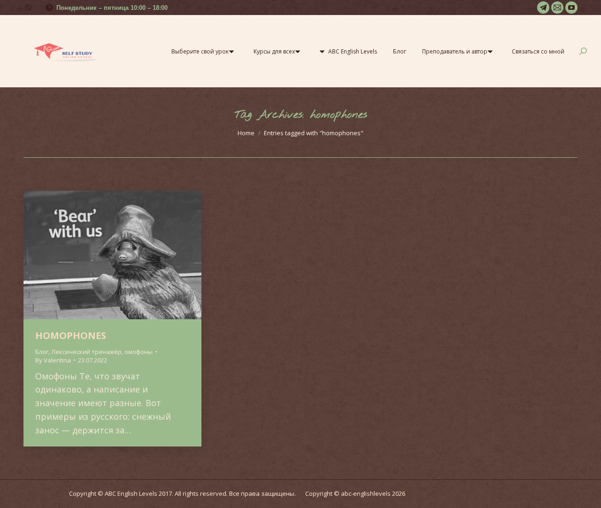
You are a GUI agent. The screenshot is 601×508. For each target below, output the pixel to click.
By (53, 360)
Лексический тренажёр (86, 351)
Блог (41, 351)
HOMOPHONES (70, 335)
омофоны (138, 351)
